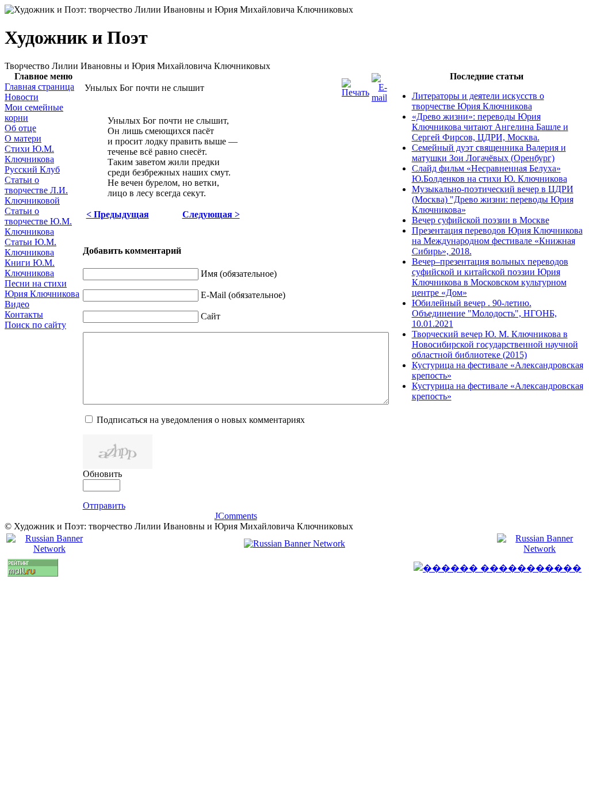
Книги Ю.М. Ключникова (30, 268)
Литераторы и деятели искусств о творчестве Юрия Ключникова (478, 101)
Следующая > (211, 214)
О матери (23, 138)
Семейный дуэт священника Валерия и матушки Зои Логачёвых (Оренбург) (489, 153)
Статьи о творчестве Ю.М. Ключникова (38, 221)
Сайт (210, 316)
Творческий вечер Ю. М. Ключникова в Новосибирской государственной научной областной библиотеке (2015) (495, 344)
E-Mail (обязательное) (243, 295)
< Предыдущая (117, 214)
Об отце (20, 128)
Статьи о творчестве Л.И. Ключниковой (36, 190)
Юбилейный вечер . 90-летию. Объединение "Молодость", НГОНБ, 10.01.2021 (484, 313)
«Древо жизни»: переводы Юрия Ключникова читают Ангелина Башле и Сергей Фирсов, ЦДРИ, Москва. (490, 127)
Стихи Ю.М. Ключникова (29, 154)
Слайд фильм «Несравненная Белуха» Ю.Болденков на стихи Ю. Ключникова (489, 173)
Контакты (24, 314)
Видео (17, 304)
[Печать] (355, 92)
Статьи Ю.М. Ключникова (30, 247)
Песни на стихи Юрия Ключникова (42, 288)
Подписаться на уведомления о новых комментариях (201, 420)
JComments (236, 516)
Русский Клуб (32, 169)
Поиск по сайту (35, 325)
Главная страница (39, 86)
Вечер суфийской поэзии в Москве (480, 220)
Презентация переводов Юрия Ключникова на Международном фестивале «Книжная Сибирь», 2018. (497, 241)
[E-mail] (379, 97)
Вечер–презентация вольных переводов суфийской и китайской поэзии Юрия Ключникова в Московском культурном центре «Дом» (490, 277)
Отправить (104, 505)
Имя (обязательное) (239, 273)
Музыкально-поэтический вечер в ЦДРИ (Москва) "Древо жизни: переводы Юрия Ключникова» (492, 199)
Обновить (102, 474)
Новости (22, 97)
